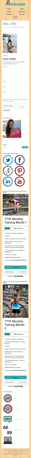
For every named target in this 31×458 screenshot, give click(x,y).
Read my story (6, 139)
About (9, 11)
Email (4, 86)
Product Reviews (18, 419)
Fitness (21, 14)
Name (4, 81)
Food (15, 398)
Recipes (9, 14)
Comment (5, 66)
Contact (15, 17)
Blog (21, 9)
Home (9, 9)
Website (4, 92)
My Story (22, 11)
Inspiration (17, 430)
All (15, 440)
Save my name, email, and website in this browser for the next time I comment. (15, 100)
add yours (20, 27)
